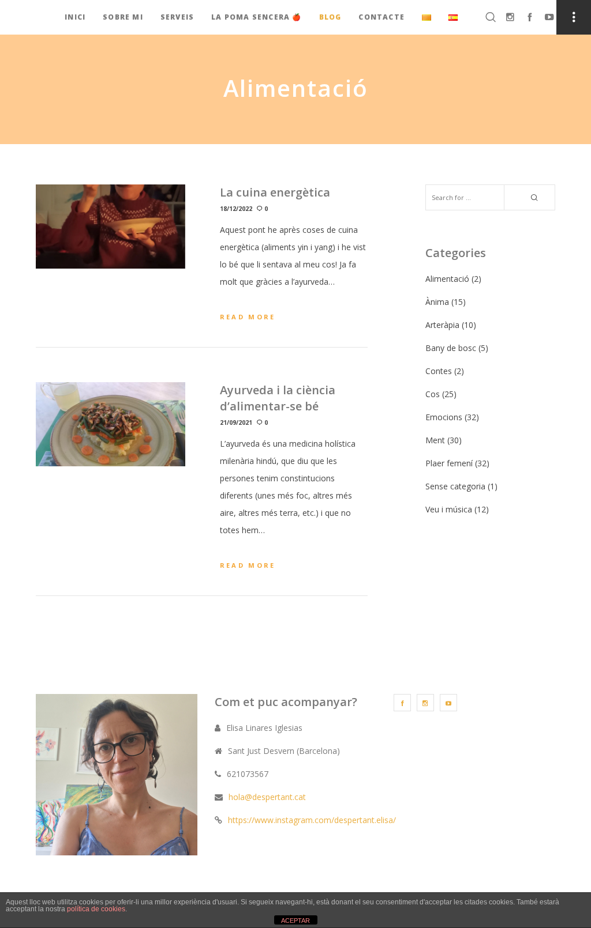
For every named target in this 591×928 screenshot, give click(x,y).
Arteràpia (442, 324)
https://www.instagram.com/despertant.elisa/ (312, 819)
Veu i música (448, 509)
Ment (435, 440)
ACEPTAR (295, 920)
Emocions (443, 417)
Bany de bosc (450, 347)
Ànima (437, 301)
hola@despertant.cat (267, 796)
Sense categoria (455, 486)
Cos (432, 393)
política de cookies (96, 909)
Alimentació (447, 278)
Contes (438, 370)
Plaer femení (449, 463)
